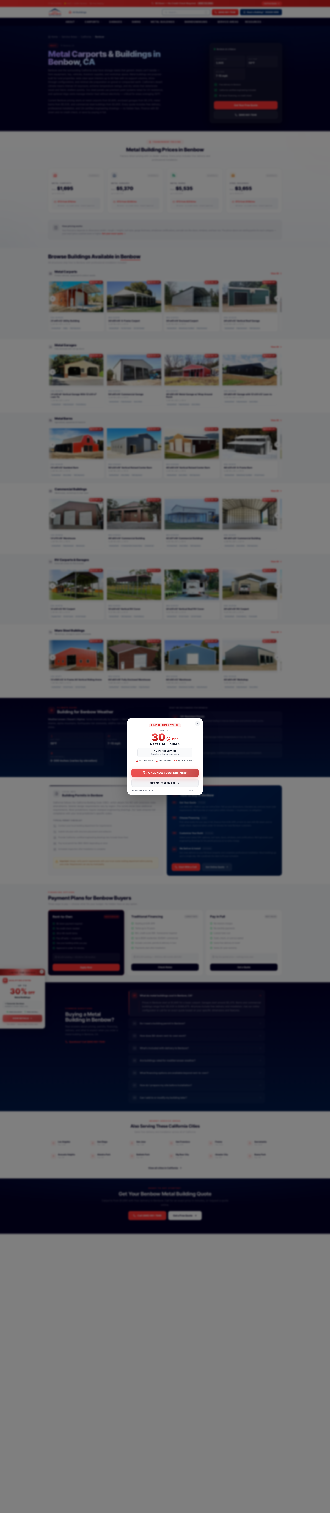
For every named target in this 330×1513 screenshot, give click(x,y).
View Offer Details (142, 790)
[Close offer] (197, 723)
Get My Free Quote (163, 783)
